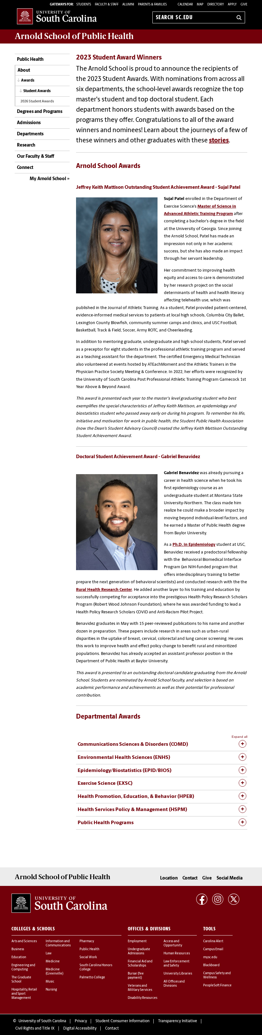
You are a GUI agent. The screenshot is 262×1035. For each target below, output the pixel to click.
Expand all (239, 736)
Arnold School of (74, 36)
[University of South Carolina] (59, 903)
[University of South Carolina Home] (57, 16)
